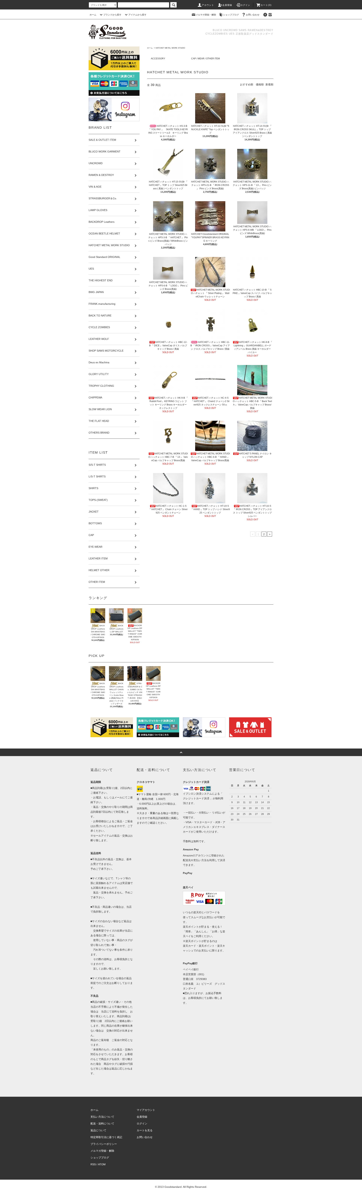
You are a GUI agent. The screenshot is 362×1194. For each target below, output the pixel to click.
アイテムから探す (137, 14)
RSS (93, 1164)
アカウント (208, 5)
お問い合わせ (252, 14)
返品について (98, 1130)
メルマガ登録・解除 (206, 14)
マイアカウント (146, 1109)
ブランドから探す (112, 14)
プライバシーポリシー (103, 1143)
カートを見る (145, 1130)
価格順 (260, 84)
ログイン (245, 5)
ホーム (93, 14)
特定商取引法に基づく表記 (106, 1137)
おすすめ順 (246, 84)
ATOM (102, 1164)
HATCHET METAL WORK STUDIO (170, 48)
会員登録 (227, 5)
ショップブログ (231, 14)
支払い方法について (102, 1116)
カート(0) (266, 5)
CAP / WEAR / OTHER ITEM (205, 58)
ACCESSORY (158, 58)
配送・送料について (102, 1123)
